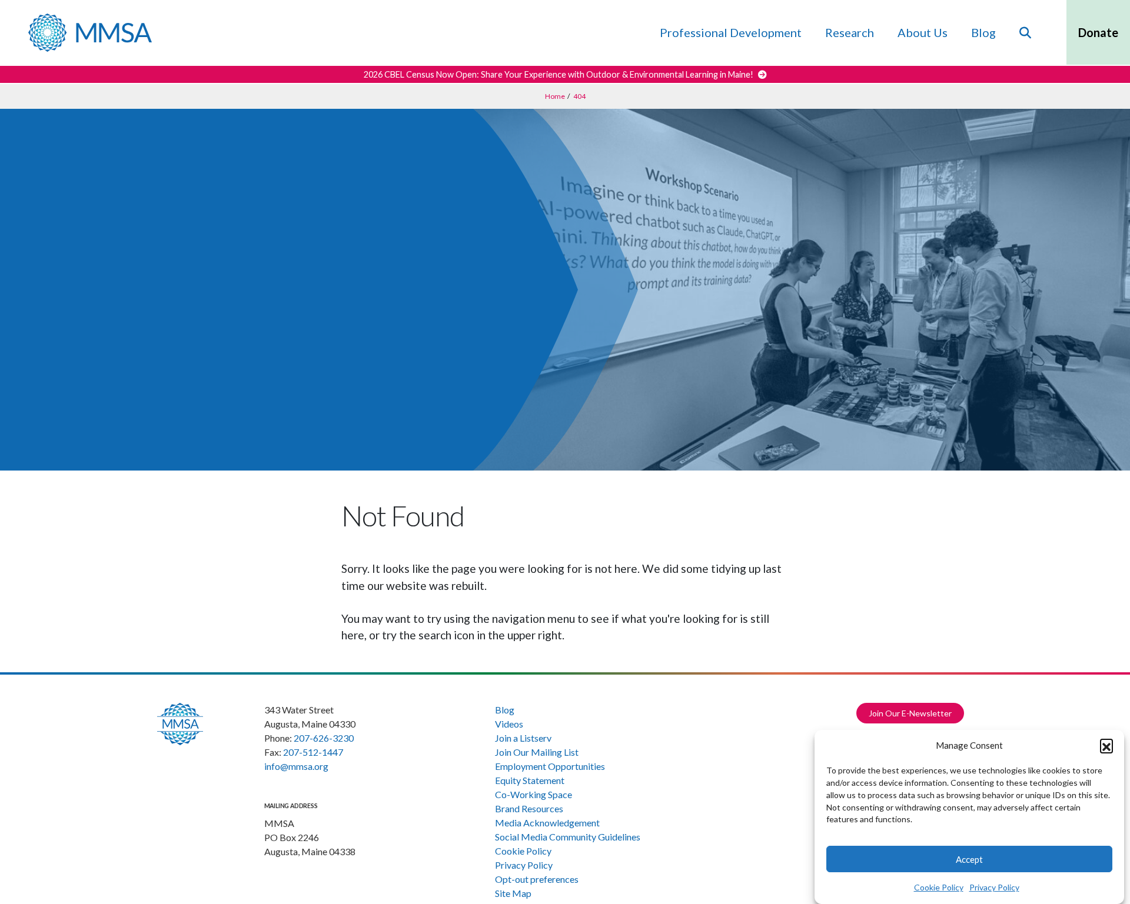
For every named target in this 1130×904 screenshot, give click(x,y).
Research (849, 32)
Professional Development (731, 32)
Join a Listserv (523, 737)
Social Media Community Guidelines (567, 836)
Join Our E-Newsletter (910, 713)
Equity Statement (529, 780)
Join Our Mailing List (537, 752)
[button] (1106, 745)
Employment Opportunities (550, 766)
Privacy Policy (994, 887)
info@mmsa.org (296, 766)
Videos (509, 723)
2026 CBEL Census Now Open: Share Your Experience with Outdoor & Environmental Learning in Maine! (559, 74)
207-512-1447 (313, 752)
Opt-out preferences (537, 879)
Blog (983, 32)
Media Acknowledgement (547, 822)
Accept (969, 859)
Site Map (513, 893)
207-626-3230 (324, 737)
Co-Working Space (533, 794)
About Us (923, 32)
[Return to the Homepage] (90, 33)
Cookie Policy (938, 887)
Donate (1098, 32)
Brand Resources (529, 808)
